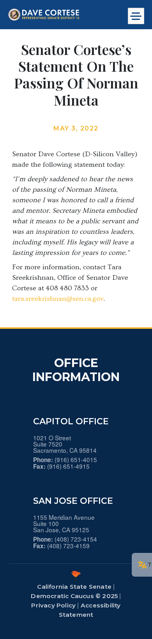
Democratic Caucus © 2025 (74, 596)
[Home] (59, 14)
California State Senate (74, 586)
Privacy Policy (53, 605)
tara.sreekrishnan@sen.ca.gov (58, 299)
